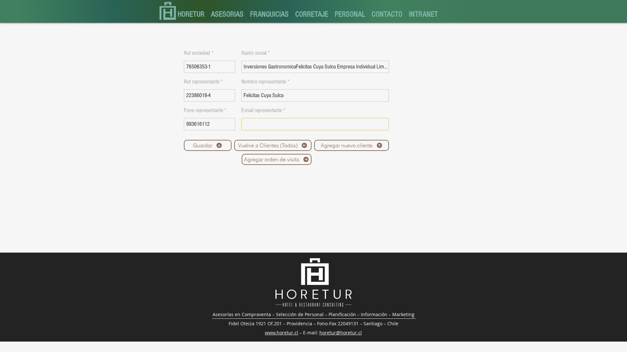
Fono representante (203, 110)
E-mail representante (261, 110)
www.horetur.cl (281, 333)
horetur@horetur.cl (340, 333)
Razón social (253, 53)
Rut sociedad (197, 53)
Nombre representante (263, 82)
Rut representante (201, 82)
